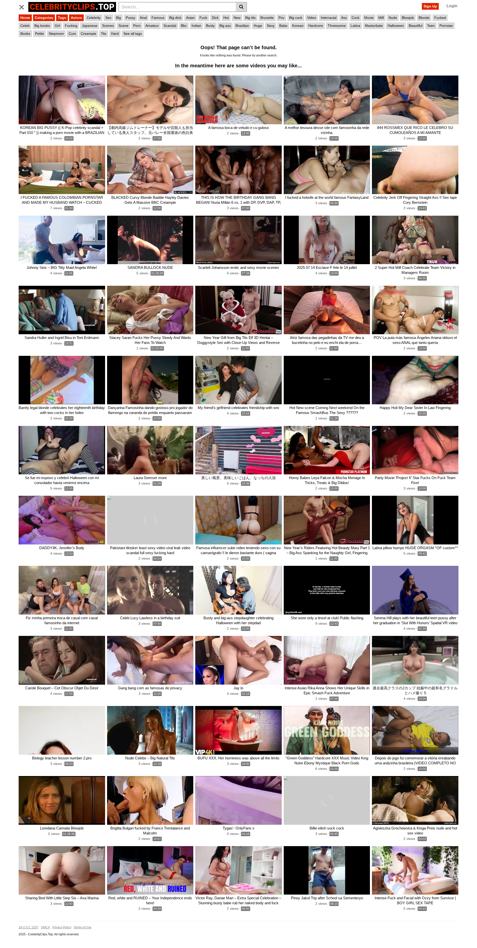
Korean (298, 26)
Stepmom (56, 34)
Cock (355, 18)
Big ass (225, 26)
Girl (57, 26)
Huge (258, 26)
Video (311, 18)
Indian (196, 26)
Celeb (25, 26)
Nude (393, 18)
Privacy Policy (61, 927)
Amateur (152, 26)
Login (451, 6)
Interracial (328, 18)
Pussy (130, 18)
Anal (143, 18)
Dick (215, 18)
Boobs (25, 34)
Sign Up (430, 6)
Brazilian (242, 26)
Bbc (184, 26)
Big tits (250, 18)
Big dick (175, 18)
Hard (115, 34)
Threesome (337, 26)
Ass (344, 18)
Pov (281, 18)
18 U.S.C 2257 (29, 927)
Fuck (203, 18)
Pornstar (446, 26)
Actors (76, 18)
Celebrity (94, 18)
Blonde (424, 18)
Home (25, 18)
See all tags (132, 34)
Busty (210, 26)
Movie (369, 18)
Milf (381, 18)
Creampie (88, 34)
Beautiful (415, 26)
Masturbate (374, 26)
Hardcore (315, 26)
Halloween (396, 26)
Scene (123, 26)
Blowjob (408, 18)
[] (241, 7)
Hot (226, 18)
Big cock (295, 18)
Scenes (108, 26)
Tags (62, 18)
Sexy (271, 26)
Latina (355, 26)
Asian (190, 18)
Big (118, 18)
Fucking (71, 26)
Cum (72, 34)
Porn (137, 26)
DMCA (45, 927)
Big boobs (42, 26)
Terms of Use (82, 927)
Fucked (440, 18)
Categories (44, 18)
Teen (431, 26)
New (237, 18)
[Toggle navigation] (23, 6)
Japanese (89, 26)
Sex (108, 18)
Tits (103, 34)
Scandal (169, 26)
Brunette (267, 18)
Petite (39, 34)
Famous (158, 18)
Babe (283, 26)
